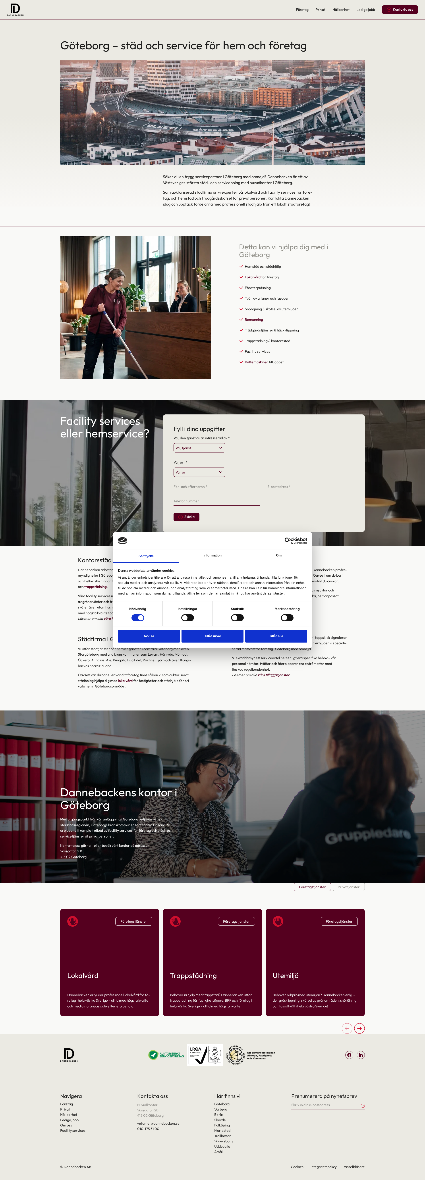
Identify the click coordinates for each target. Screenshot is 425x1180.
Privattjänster (349, 887)
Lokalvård (253, 277)
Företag (302, 9)
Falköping (222, 1125)
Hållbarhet (341, 9)
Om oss (66, 1125)
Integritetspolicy (324, 1167)
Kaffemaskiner (256, 362)
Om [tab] (279, 555)
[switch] (187, 617)
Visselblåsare (354, 1167)
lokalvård (125, 680)
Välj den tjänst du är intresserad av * (202, 438)
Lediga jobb (366, 9)
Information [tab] (212, 555)
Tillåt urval (212, 636)
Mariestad (222, 1130)
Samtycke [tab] (146, 556)
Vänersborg (223, 1141)
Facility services (72, 1130)
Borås (218, 1114)
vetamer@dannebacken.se (158, 1123)
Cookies (297, 1167)
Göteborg (222, 1104)
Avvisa (149, 636)
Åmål (218, 1151)
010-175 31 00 (148, 1128)
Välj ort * (180, 462)
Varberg (220, 1109)
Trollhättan (222, 1136)
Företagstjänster (312, 887)
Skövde (220, 1120)
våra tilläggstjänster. (274, 675)
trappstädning (95, 586)
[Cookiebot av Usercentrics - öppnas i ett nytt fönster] (288, 540)
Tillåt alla (276, 636)
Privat (320, 9)
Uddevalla (222, 1146)
